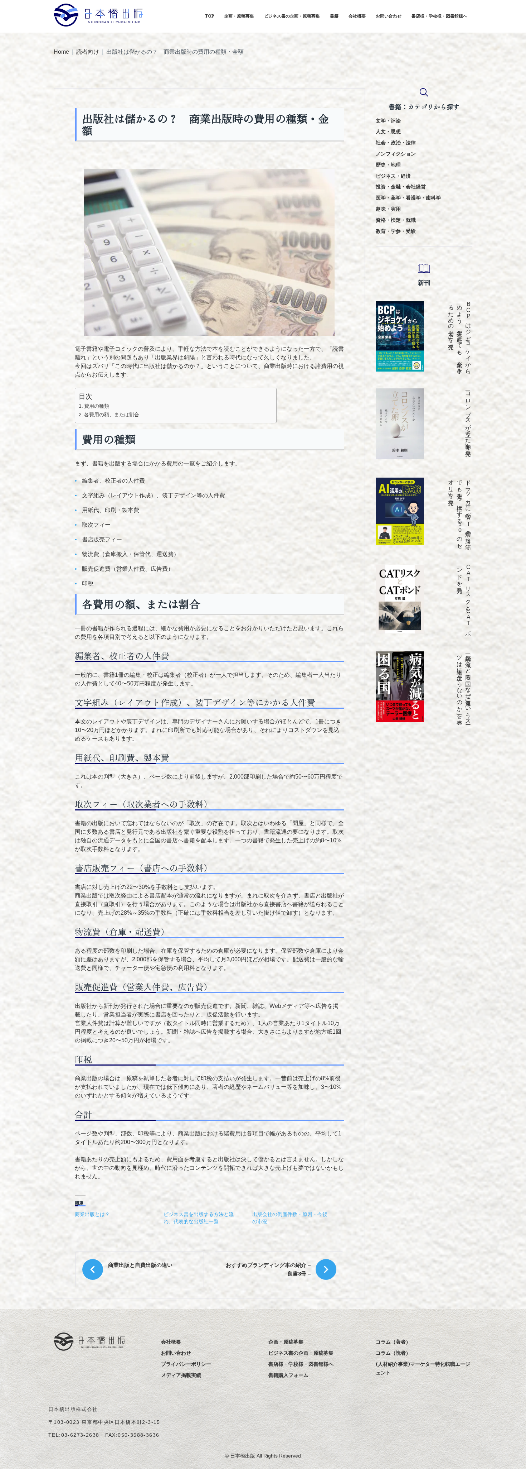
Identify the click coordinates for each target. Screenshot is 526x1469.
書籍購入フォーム (288, 1375)
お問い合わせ (388, 16)
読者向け (87, 52)
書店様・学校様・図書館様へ (439, 16)
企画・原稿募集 (239, 16)
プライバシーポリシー (186, 1363)
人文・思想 (388, 131)
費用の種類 (96, 406)
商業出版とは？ (92, 1214)
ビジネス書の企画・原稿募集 (292, 16)
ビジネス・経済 (393, 175)
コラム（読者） (393, 1352)
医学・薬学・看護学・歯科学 (408, 197)
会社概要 (357, 16)
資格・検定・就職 (396, 219)
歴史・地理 (388, 164)
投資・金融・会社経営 (401, 186)
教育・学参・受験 (396, 231)
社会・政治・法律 (396, 142)
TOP (209, 16)
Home (61, 52)
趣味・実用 (388, 208)
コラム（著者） (393, 1341)
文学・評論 (388, 120)
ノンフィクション (396, 153)
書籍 (334, 16)
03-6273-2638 (80, 1435)
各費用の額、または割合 (111, 414)
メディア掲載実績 (181, 1375)
